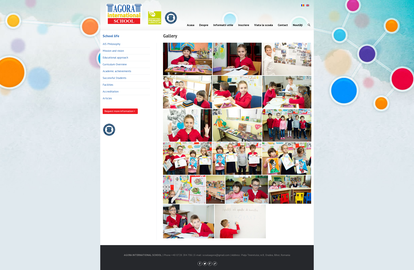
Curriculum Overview (115, 64)
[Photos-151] (290, 189)
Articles (107, 98)
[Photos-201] (188, 221)
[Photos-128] (215, 189)
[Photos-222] (240, 221)
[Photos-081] (286, 92)
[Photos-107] (187, 158)
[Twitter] (205, 263)
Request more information (119, 111)
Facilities (108, 84)
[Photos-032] (187, 59)
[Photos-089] (237, 125)
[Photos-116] (286, 158)
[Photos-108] (236, 158)
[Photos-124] (184, 189)
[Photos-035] (237, 59)
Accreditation (111, 91)
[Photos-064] (237, 92)
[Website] (215, 263)
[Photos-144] (246, 189)
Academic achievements (117, 71)
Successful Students (114, 78)
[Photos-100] (286, 125)
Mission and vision (113, 51)
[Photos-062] (187, 92)
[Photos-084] (187, 125)
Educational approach (115, 57)
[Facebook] (200, 263)
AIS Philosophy (111, 44)
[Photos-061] (286, 59)
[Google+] (210, 263)
